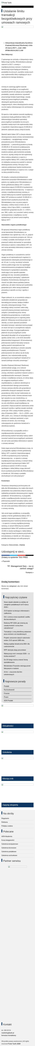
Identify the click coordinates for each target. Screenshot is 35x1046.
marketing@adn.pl (7, 1033)
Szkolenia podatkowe (8, 851)
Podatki (6, 686)
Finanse (7, 693)
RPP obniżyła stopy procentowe (15, 650)
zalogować (13, 586)
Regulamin (5, 818)
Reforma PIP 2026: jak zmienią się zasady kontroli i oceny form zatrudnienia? (16, 625)
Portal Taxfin (12, 1044)
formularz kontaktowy (8, 1035)
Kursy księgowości (7, 840)
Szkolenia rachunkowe (9, 855)
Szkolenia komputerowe (9, 844)
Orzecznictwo (13, 545)
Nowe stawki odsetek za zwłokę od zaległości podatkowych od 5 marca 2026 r (16, 604)
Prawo (6, 697)
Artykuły (22, 545)
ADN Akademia (6, 836)
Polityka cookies (7, 826)
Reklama (4, 822)
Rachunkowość (9, 690)
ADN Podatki (8, 700)
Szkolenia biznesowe (8, 848)
